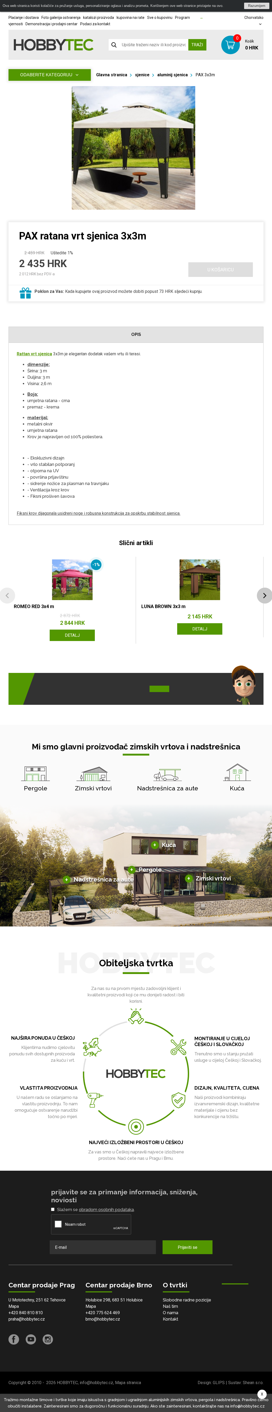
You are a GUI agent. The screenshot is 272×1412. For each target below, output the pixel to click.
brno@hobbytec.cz (103, 1319)
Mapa (13, 1306)
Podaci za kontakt (95, 24)
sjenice (142, 74)
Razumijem (256, 6)
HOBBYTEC (67, 1382)
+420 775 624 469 (103, 1312)
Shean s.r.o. (253, 1382)
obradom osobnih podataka (106, 1209)
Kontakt (170, 1319)
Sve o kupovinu (159, 17)
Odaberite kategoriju (46, 74)
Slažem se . (96, 1209)
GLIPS (219, 1382)
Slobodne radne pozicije (187, 1300)
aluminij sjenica (172, 74)
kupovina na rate (130, 17)
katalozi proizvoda (98, 17)
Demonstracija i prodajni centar (52, 24)
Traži (197, 44)
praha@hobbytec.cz (26, 1319)
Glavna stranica (111, 74)
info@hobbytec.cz (96, 1382)
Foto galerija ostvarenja (60, 17)
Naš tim (170, 1306)
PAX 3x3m (205, 74)
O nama (170, 1312)
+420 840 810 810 (25, 1312)
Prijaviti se (187, 1247)
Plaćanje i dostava (23, 17)
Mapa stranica (128, 1382)
